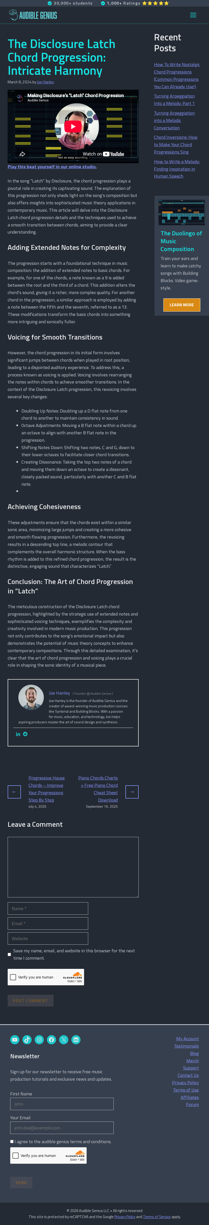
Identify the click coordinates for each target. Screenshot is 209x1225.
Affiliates (190, 1097)
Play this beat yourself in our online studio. (52, 166)
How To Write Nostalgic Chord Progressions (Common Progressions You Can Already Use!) (177, 75)
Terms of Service (157, 1217)
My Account (187, 1038)
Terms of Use (186, 1089)
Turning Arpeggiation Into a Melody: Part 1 (174, 100)
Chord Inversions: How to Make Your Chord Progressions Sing (176, 144)
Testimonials (186, 1046)
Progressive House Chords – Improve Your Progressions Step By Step (47, 788)
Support (191, 1067)
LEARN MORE (182, 305)
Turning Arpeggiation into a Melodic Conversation (174, 120)
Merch (192, 1060)
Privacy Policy (185, 1082)
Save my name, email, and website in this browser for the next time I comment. (74, 954)
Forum (192, 1104)
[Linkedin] (18, 734)
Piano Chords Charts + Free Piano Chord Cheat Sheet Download (98, 788)
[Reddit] (25, 734)
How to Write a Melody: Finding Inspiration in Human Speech (177, 169)
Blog (194, 1053)
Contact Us (188, 1075)
